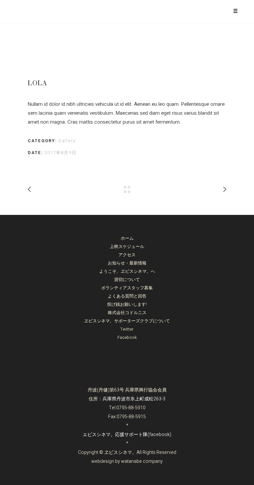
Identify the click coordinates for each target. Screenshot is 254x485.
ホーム (127, 238)
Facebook (127, 337)
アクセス (127, 255)
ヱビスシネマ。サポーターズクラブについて (127, 321)
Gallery (67, 141)
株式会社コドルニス (127, 312)
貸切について (127, 279)
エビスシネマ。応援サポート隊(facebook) (127, 434)
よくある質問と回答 (127, 296)
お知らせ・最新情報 (127, 263)
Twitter (127, 329)
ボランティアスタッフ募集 (127, 288)
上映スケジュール (127, 246)
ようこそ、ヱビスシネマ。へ (127, 271)
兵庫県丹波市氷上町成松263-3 (134, 398)
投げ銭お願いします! (127, 304)
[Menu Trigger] (235, 11)
